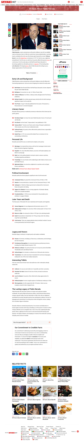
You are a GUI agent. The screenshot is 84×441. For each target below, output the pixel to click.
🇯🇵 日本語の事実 (50, 434)
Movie (77, 4)
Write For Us (23, 428)
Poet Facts (44, 19)
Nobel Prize (23, 58)
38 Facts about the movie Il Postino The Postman (33, 381)
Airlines (3, 4)
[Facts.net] (8, 1)
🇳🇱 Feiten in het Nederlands (43, 436)
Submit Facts (62, 428)
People (45, 6)
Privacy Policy (54, 428)
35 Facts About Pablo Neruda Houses (18, 380)
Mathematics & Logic (70, 4)
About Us (23, 426)
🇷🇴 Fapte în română (25, 437)
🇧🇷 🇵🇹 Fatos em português (37, 431)
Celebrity (7, 4)
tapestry (36, 64)
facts (27, 66)
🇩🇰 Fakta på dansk (50, 431)
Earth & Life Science (28, 4)
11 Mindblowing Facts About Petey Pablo (64, 380)
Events (34, 4)
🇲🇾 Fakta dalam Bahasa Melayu (27, 436)
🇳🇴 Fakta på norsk (25, 433)
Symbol (55, 83)
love (48, 60)
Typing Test (56, 90)
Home (37, 6)
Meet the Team (40, 426)
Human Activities (57, 4)
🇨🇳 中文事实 (35, 439)
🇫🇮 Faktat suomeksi (35, 433)
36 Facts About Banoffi (49, 399)
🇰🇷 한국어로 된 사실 (60, 434)
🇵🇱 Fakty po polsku (56, 436)
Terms (46, 428)
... (83, 4)
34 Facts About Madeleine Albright (63, 400)
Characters (12, 4)
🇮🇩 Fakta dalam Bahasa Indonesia (36, 434)
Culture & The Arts (19, 4)
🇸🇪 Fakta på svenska (61, 431)
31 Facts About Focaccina (62, 418)
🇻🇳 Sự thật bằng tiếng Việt (51, 437)
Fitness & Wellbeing (41, 4)
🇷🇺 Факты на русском (37, 437)
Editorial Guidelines (59, 14)
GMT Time (55, 86)
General (47, 4)
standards (35, 336)
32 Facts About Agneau (34, 399)
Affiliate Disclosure (33, 428)
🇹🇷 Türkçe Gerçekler (25, 439)
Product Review (49, 426)
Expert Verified (49, 14)
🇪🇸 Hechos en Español (57, 429)
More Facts (23, 429)
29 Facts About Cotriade (19, 418)
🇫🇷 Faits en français (45, 429)
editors (28, 338)
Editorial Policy (31, 426)
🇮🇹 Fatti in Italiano (25, 431)
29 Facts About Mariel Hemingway (18, 400)
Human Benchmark (57, 93)
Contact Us (58, 426)
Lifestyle (63, 4)
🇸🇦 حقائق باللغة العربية (47, 433)
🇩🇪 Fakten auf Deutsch (34, 429)
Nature (80, 4)
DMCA (41, 428)
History (51, 4)
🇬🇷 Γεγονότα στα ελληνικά (61, 433)
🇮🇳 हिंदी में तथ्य (24, 434)
